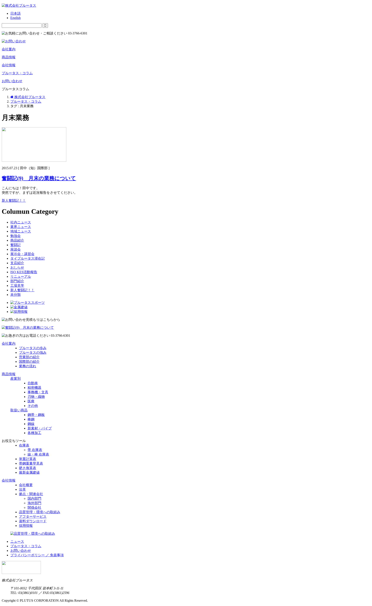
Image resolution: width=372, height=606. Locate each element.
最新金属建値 (29, 472)
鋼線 (31, 424)
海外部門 (34, 503)
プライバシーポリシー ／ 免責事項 (37, 555)
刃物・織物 (36, 396)
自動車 (33, 383)
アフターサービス (32, 516)
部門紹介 (17, 281)
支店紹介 (17, 263)
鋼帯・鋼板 (36, 415)
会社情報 (9, 65)
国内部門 (34, 498)
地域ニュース (20, 231)
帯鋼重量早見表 (31, 463)
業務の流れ (27, 366)
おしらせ (17, 267)
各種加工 (34, 433)
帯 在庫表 (35, 450)
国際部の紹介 (29, 361)
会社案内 (9, 49)
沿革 (22, 489)
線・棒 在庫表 (38, 454)
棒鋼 (31, 419)
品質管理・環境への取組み (39, 512)
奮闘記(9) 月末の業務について (39, 178)
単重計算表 (27, 459)
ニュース (17, 541)
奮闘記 (15, 245)
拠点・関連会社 (31, 494)
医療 (31, 401)
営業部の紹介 (29, 357)
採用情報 (26, 525)
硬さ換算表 (27, 468)
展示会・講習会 (22, 254)
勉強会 (15, 236)
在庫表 (24, 445)
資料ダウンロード (32, 521)
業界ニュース (20, 227)
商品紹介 (17, 240)
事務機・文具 (38, 392)
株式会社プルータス (29, 97)
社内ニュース (20, 222)
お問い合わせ (12, 81)
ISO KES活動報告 (23, 272)
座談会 (15, 249)
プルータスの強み (32, 352)
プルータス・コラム (17, 73)
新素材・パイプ (40, 428)
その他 (33, 406)
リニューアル (20, 276)
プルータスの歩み (32, 348)
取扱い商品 (19, 410)
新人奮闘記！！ (14, 200)
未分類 (15, 294)
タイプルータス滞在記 (27, 258)
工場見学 (17, 285)
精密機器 (34, 387)
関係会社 (34, 507)
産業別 (15, 378)
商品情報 (9, 57)
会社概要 (26, 485)
